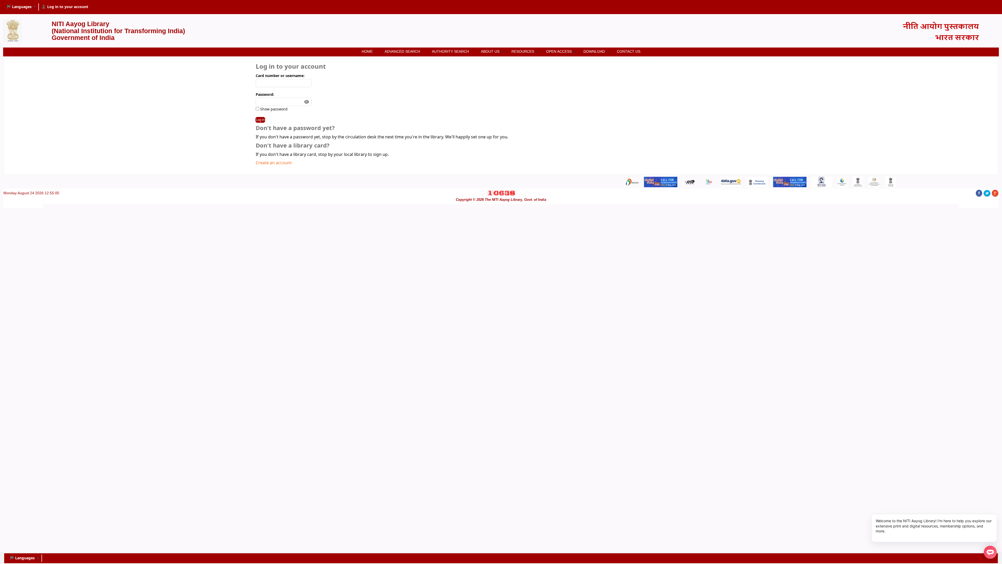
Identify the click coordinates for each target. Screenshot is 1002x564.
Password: (265, 94)
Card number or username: (280, 76)
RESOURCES (522, 51)
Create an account (274, 163)
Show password (273, 109)
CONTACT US (628, 51)
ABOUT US (490, 51)
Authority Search (450, 51)
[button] (21, 7)
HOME (367, 51)
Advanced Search (402, 51)
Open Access (559, 51)
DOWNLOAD (594, 51)
